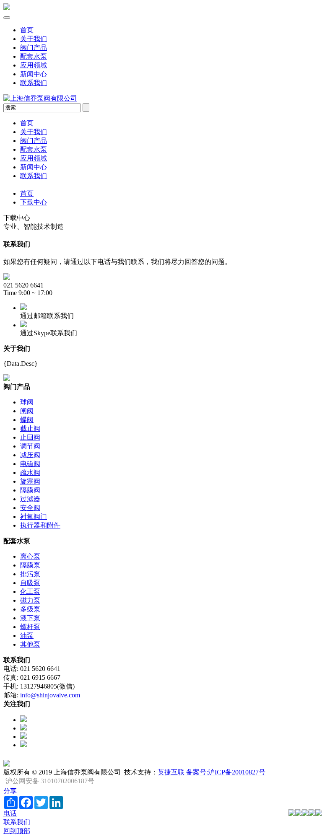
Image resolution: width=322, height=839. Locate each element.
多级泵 (30, 609)
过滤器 (30, 498)
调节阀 (30, 446)
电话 (10, 813)
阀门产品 (33, 47)
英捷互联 (171, 772)
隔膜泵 (30, 565)
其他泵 (30, 644)
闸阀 (27, 410)
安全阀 (30, 507)
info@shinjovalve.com (50, 695)
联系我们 (33, 82)
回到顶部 (16, 830)
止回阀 (30, 437)
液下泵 (30, 617)
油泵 (27, 635)
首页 (27, 30)
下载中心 (33, 202)
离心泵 (30, 556)
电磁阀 (30, 463)
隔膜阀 (30, 490)
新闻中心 (33, 74)
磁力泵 (30, 600)
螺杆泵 (30, 626)
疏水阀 (30, 472)
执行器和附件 (40, 525)
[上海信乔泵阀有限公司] (6, 7)
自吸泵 (30, 582)
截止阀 (30, 428)
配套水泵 (33, 56)
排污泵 (30, 573)
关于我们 (33, 38)
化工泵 (30, 591)
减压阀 (30, 454)
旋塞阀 (30, 481)
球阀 (27, 402)
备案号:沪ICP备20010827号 (225, 772)
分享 (10, 791)
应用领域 (33, 65)
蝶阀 (27, 419)
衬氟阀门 (33, 516)
